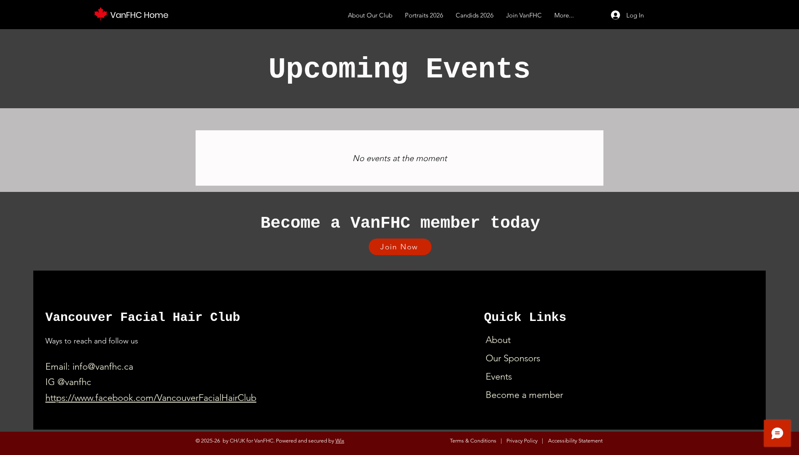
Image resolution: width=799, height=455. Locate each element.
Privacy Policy (522, 441)
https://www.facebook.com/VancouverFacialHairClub (150, 397)
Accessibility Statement (575, 441)
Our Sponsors (513, 358)
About (498, 340)
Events (499, 376)
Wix (339, 441)
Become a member (524, 394)
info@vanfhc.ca (102, 366)
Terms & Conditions (473, 441)
